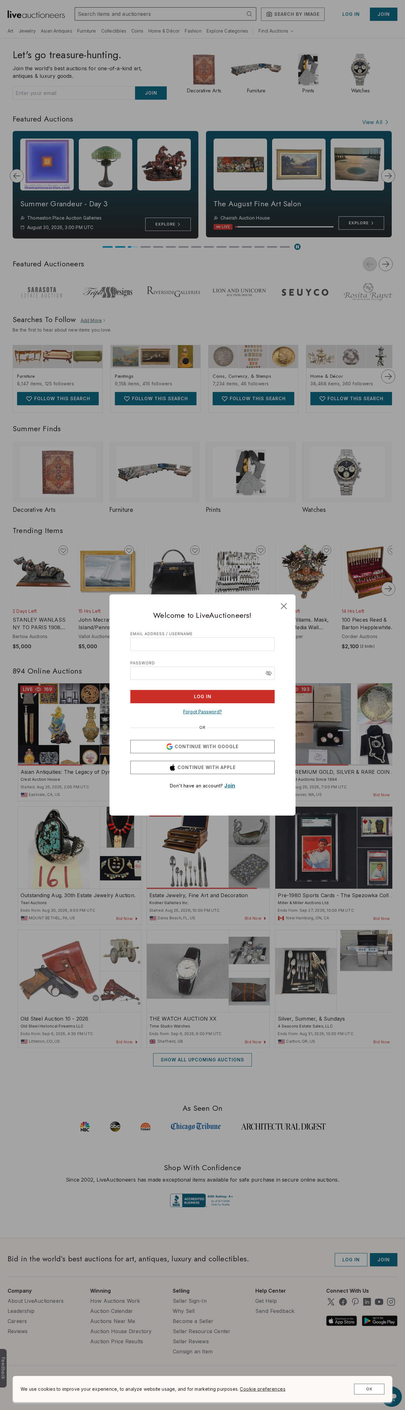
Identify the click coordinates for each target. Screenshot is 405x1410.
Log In (202, 696)
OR (202, 727)
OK (369, 1389)
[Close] (283, 606)
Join (229, 785)
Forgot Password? (202, 711)
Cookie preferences (262, 1389)
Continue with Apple (207, 767)
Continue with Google (207, 746)
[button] (268, 673)
